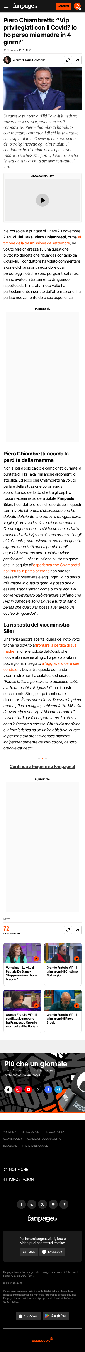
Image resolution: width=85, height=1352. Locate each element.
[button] (78, 60)
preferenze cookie (35, 1145)
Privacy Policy (55, 1131)
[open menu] (5, 6)
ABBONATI (63, 6)
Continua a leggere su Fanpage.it (42, 766)
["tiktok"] (8, 1089)
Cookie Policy (12, 1138)
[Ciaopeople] (42, 1340)
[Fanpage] (42, 1218)
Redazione (10, 1145)
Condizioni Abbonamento (44, 1138)
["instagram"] (18, 1089)
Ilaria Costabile (35, 60)
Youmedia (9, 1131)
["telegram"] (58, 1089)
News (6, 919)
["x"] (38, 1089)
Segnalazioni (31, 1131)
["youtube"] (28, 1089)
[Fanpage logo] (25, 6)
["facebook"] (48, 1089)
